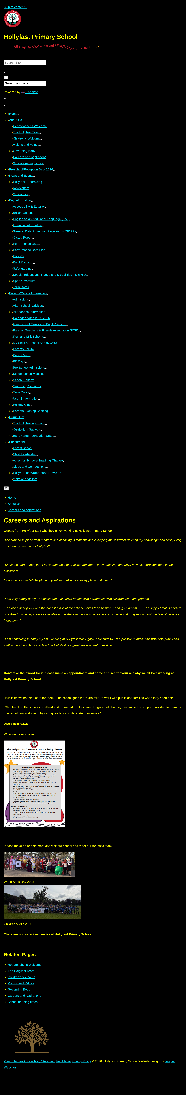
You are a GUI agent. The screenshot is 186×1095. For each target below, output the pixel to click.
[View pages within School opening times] (43, 164)
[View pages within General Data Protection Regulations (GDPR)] (76, 232)
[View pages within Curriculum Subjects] (41, 430)
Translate (31, 92)
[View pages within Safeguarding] (32, 269)
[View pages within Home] (18, 114)
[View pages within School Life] (29, 195)
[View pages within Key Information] (32, 201)
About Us (14, 504)
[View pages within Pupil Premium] (34, 263)
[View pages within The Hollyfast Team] (40, 133)
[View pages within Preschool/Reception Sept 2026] (54, 170)
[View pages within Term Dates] (30, 393)
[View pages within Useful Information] (39, 399)
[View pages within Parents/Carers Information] (47, 294)
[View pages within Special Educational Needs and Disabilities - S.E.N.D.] (87, 275)
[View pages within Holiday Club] (31, 405)
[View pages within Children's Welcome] (41, 139)
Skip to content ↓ (15, 7)
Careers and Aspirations (24, 510)
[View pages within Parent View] (30, 356)
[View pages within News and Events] (34, 176)
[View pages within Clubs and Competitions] (47, 467)
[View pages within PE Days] (26, 362)
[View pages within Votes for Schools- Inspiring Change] (63, 461)
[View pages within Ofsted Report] (33, 238)
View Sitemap (13, 1061)
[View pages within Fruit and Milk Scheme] (45, 337)
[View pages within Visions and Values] (40, 145)
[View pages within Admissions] (29, 300)
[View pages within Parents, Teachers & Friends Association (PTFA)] (80, 331)
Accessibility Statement (39, 1061)
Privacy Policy (81, 1061)
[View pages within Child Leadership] (37, 455)
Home (12, 497)
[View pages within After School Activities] (43, 306)
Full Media (63, 1061)
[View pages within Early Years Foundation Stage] (55, 436)
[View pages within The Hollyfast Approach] (46, 424)
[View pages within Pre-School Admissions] (45, 368)
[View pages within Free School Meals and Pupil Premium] (67, 325)
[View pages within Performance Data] (39, 244)
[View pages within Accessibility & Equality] (45, 207)
